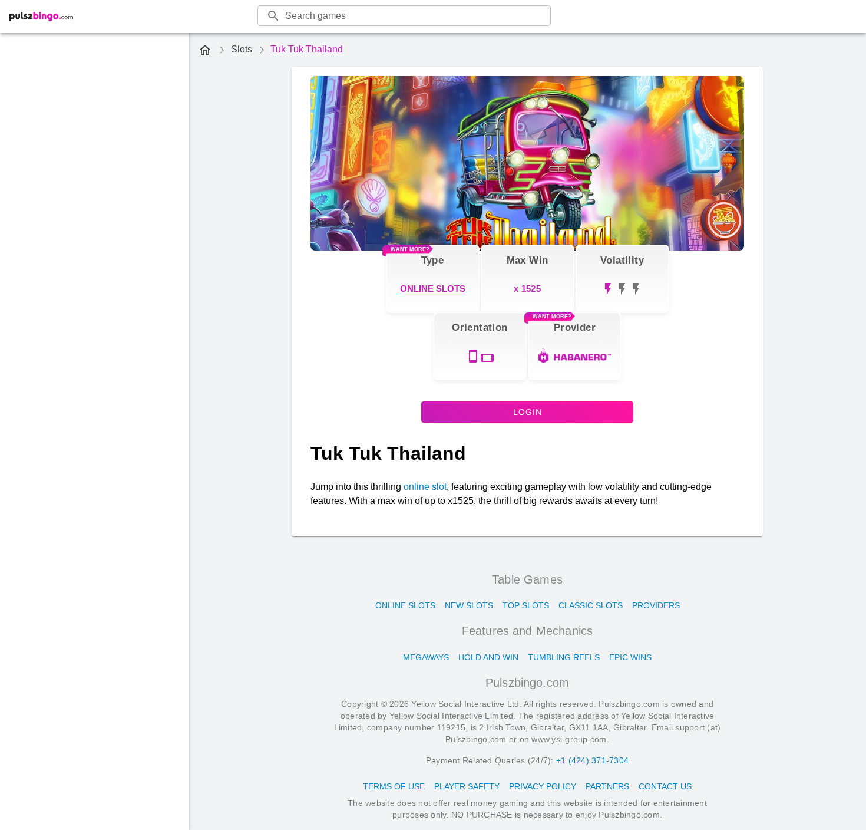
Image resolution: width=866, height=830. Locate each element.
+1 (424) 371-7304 (592, 760)
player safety (467, 786)
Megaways (426, 657)
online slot (425, 487)
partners (607, 786)
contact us (665, 786)
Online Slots (405, 605)
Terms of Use (394, 786)
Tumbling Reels (564, 657)
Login (527, 412)
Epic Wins (630, 657)
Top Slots (526, 605)
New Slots (469, 605)
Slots (241, 49)
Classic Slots (590, 605)
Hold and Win (488, 657)
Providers (656, 605)
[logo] (41, 16)
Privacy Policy (542, 786)
